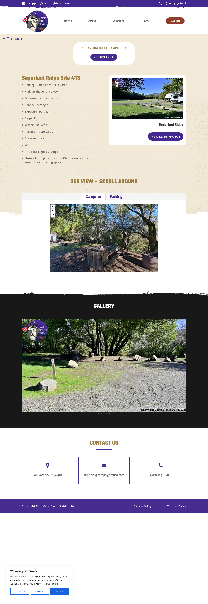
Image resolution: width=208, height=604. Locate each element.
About (92, 21)
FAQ (146, 21)
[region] (39, 582)
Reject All (39, 591)
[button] (53, 207)
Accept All (59, 591)
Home (68, 21)
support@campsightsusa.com (49, 3)
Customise (20, 591)
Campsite (93, 196)
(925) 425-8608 (176, 3)
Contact (175, 21)
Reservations (103, 57)
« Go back (12, 39)
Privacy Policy (143, 506)
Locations (118, 21)
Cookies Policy (176, 506)
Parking (116, 196)
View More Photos (165, 136)
